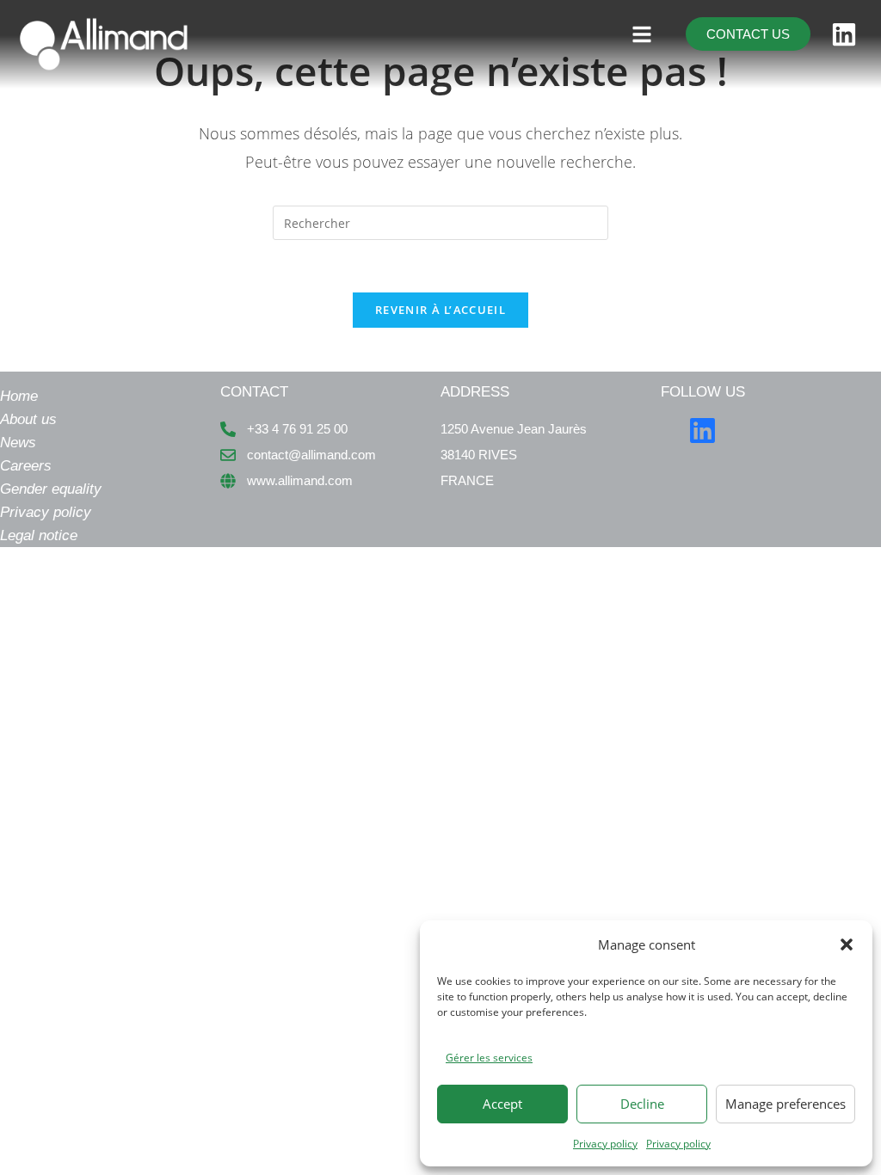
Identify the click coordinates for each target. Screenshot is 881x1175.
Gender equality (51, 489)
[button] (846, 944)
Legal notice (38, 535)
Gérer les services (489, 1057)
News (18, 442)
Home (19, 396)
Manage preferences (785, 1103)
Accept (502, 1103)
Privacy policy (605, 1143)
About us (28, 419)
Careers (26, 466)
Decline (642, 1103)
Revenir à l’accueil (440, 309)
